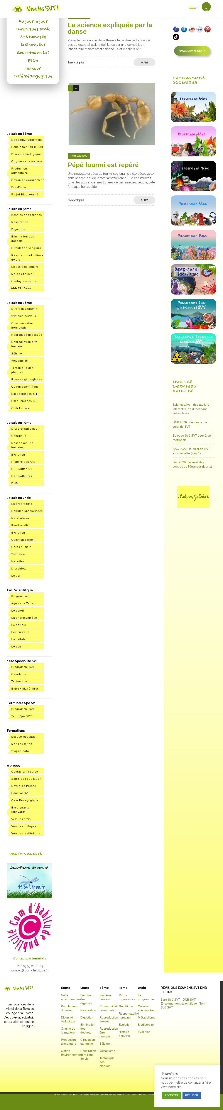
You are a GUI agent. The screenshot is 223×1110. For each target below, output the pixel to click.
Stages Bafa (20, 751)
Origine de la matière (26, 161)
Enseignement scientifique (179, 1003)
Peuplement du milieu (27, 147)
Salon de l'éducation (26, 778)
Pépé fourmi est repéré (103, 164)
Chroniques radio (33, 29)
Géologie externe (23, 281)
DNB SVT (189, 999)
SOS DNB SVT (33, 45)
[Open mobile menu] (193, 6)
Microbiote (19, 568)
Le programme (21, 503)
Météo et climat (22, 274)
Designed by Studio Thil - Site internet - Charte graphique (134, 1093)
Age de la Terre (22, 603)
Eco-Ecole (18, 187)
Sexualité (18, 554)
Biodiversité (20, 525)
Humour (33, 68)
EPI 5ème (21, 288)
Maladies (18, 561)
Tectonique (19, 681)
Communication (22, 539)
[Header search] (206, 9)
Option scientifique (25, 386)
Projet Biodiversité (24, 194)
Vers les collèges (23, 826)
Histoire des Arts (23, 461)
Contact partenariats (29, 958)
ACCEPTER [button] (172, 1095)
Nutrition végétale (24, 308)
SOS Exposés (33, 37)
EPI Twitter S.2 (22, 476)
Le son (16, 646)
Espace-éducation (24, 736)
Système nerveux (23, 316)
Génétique (18, 435)
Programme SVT (23, 667)
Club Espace (20, 408)
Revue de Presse (23, 786)
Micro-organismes (24, 428)
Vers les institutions (25, 833)
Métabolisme (20, 518)
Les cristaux (20, 632)
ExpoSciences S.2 (24, 401)
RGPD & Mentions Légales (83, 1093)
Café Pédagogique (33, 76)
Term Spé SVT (21, 716)
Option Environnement (27, 180)
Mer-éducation (21, 744)
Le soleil (17, 610)
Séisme (16, 353)
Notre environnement (26, 139)
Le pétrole (18, 625)
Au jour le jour (33, 21)
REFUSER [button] (191, 1095)
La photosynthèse (24, 617)
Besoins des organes (26, 215)
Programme (19, 596)
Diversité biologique (26, 154)
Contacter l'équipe (24, 771)
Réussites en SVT (33, 53)
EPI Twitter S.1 (22, 469)
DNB (14, 483)
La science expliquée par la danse (110, 28)
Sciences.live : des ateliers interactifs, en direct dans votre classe (191, 409)
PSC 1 (32, 61)
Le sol (15, 575)
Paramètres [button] (170, 1074)
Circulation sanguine (26, 248)
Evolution (18, 454)
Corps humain (21, 547)
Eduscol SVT (20, 793)
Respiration (19, 222)
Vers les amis (21, 819)
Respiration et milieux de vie (88, 1054)
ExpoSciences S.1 (24, 393)
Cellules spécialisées (27, 511)
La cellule (18, 639)
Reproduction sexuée (26, 334)
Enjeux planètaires (25, 688)
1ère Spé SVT (170, 999)
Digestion (18, 229)
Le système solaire (25, 266)
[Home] (35, 12)
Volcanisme (19, 360)
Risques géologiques (26, 379)
